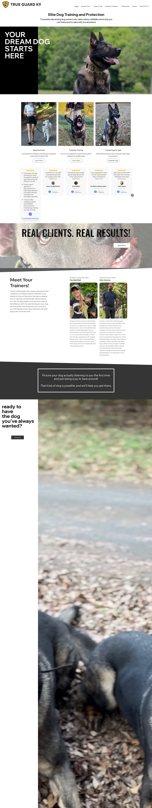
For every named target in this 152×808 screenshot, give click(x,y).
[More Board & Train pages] (90, 6)
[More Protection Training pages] (118, 6)
